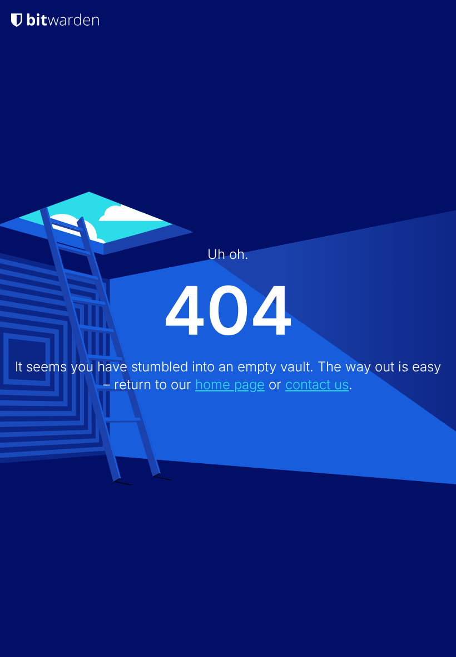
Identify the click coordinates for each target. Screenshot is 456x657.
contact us (317, 384)
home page (230, 384)
